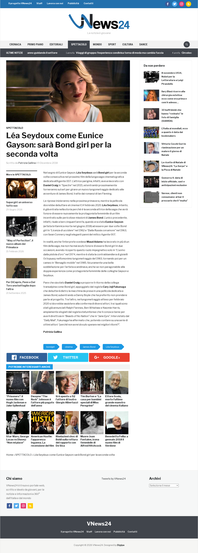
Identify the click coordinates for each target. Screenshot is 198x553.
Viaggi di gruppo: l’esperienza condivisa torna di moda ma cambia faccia (109, 52)
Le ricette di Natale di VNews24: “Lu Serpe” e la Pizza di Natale (174, 166)
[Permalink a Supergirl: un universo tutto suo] (21, 189)
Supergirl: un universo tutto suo (19, 204)
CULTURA (127, 44)
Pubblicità (73, 3)
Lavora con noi (55, 3)
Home (9, 454)
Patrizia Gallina (27, 163)
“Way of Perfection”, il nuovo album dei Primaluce (19, 244)
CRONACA (15, 44)
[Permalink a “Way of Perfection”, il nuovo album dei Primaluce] (21, 227)
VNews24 (99, 523)
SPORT (112, 44)
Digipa (120, 545)
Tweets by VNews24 (113, 478)
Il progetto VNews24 (20, 3)
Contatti (88, 3)
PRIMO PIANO (35, 44)
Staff (39, 3)
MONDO (97, 44)
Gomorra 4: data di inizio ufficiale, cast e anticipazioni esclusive (174, 181)
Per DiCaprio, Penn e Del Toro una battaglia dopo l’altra (21, 286)
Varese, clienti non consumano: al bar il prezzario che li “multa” (174, 197)
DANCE (143, 44)
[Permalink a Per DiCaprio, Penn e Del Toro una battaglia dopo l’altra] (21, 269)
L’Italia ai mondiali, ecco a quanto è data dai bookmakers (174, 132)
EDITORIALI (56, 44)
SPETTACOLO (79, 44)
